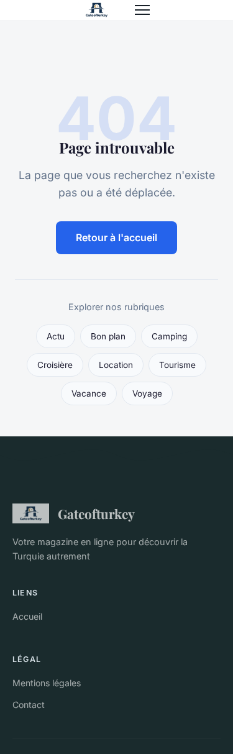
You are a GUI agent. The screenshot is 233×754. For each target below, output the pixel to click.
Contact (28, 704)
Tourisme (177, 365)
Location (116, 365)
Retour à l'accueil (116, 237)
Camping (169, 336)
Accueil (27, 616)
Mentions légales (46, 683)
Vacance (88, 393)
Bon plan (108, 336)
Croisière (55, 365)
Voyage (147, 393)
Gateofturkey (96, 513)
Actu (56, 336)
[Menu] (142, 10)
